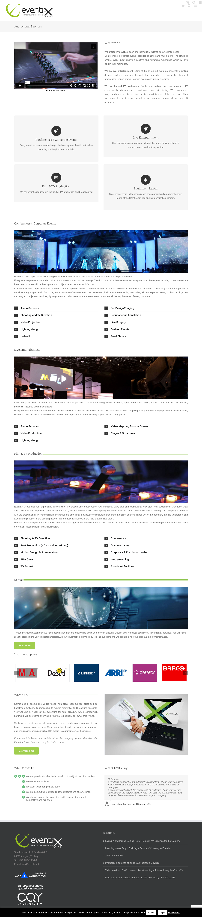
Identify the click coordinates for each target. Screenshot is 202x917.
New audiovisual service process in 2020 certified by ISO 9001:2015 (140, 877)
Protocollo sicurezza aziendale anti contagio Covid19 (132, 862)
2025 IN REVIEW (114, 855)
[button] (56, 308)
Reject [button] (163, 912)
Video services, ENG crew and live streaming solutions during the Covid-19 (144, 870)
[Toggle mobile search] (189, 5)
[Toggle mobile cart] (182, 5)
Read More (174, 912)
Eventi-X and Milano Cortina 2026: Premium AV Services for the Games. (142, 841)
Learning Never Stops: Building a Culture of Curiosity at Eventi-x (138, 848)
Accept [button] (151, 912)
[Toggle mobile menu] (195, 5)
